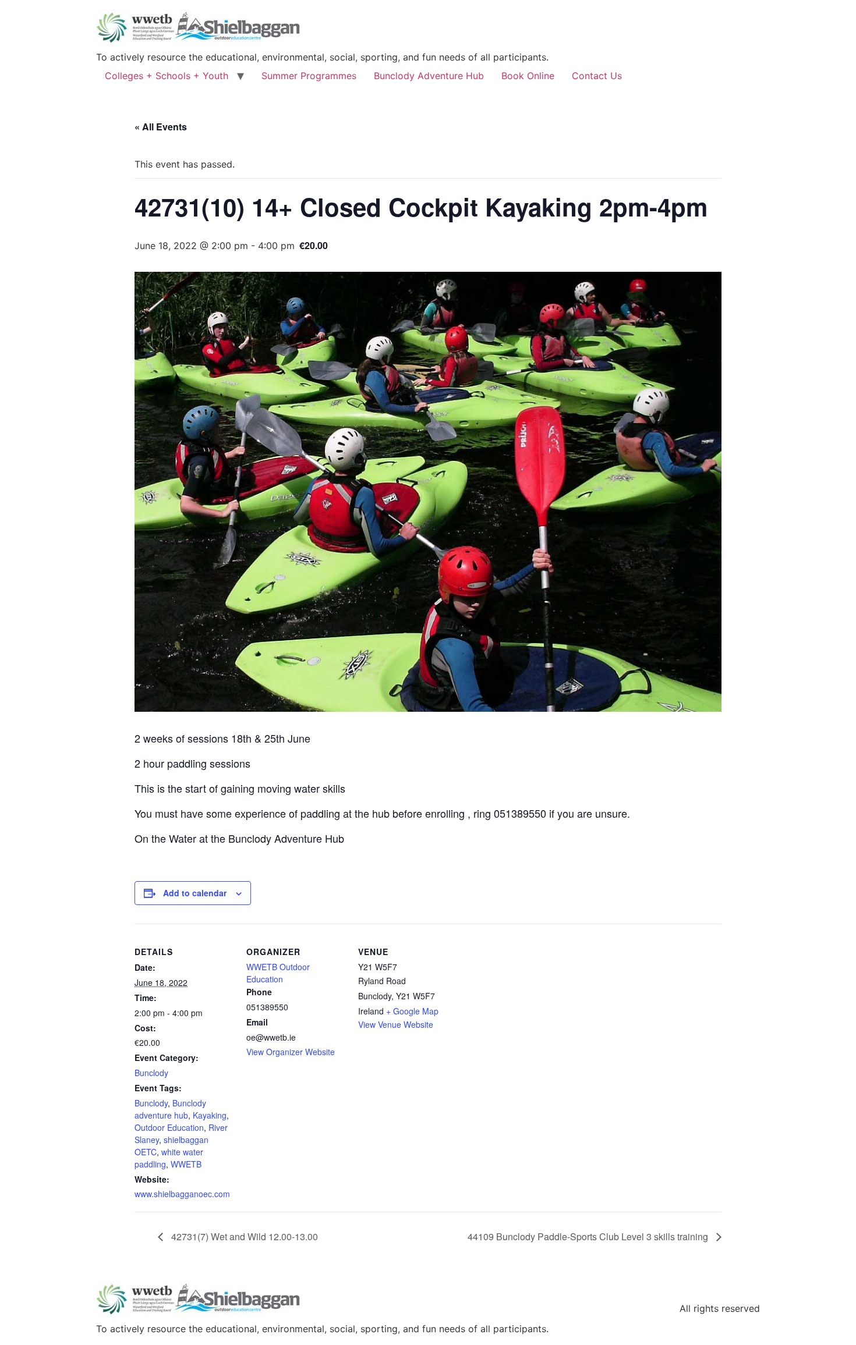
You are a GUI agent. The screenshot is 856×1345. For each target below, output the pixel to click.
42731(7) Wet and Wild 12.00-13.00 (243, 1236)
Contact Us (597, 75)
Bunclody (151, 1072)
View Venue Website (395, 1024)
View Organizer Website (290, 1051)
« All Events (161, 126)
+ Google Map (412, 1011)
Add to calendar (195, 893)
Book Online (527, 75)
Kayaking (210, 1115)
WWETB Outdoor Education (278, 973)
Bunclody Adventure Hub (429, 75)
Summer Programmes (308, 75)
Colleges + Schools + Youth (166, 75)
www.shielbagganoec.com (182, 1194)
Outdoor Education (169, 1127)
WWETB (186, 1164)
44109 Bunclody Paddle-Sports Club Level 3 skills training (589, 1236)
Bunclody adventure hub (170, 1109)
